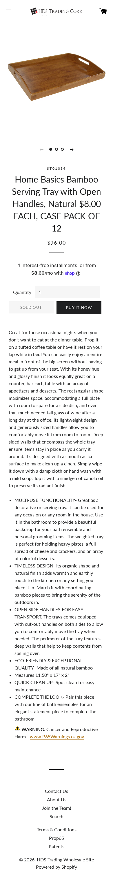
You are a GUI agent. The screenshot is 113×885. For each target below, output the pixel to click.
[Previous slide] (41, 149)
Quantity (22, 292)
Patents (56, 846)
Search (56, 816)
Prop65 (56, 838)
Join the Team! (56, 808)
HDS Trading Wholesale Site (65, 859)
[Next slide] (71, 149)
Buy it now (79, 307)
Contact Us (56, 791)
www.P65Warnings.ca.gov (57, 736)
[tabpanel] (56, 79)
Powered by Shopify (56, 867)
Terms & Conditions (56, 829)
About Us (56, 799)
